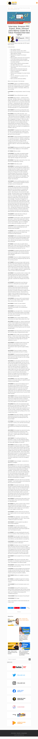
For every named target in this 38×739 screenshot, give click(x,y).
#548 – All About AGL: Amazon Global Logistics (24, 619)
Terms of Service (13, 733)
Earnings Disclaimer (24, 733)
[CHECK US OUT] (19, 667)
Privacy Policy (19, 733)
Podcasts (19, 611)
